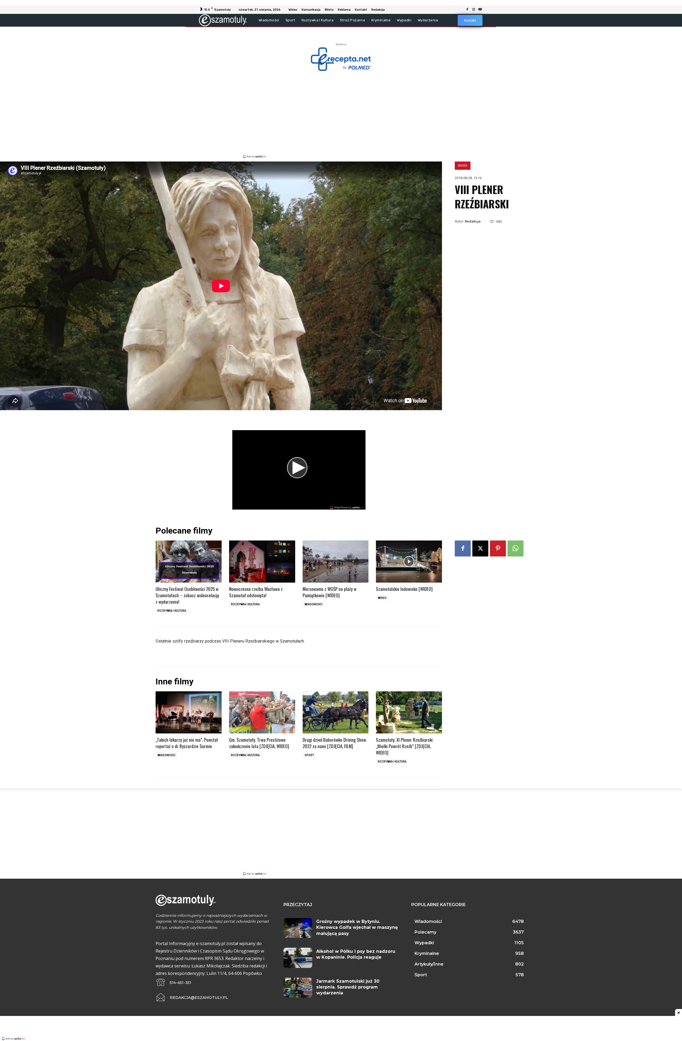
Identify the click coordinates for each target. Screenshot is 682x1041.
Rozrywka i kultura (171, 610)
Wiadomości (313, 604)
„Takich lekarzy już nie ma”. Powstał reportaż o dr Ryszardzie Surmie (187, 742)
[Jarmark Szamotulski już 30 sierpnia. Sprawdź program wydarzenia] (297, 988)
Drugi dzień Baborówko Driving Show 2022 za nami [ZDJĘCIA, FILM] (334, 742)
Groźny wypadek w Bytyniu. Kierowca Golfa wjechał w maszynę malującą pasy (357, 927)
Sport (309, 755)
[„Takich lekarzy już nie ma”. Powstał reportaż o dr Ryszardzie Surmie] (189, 712)
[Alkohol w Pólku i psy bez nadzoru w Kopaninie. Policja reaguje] (297, 958)
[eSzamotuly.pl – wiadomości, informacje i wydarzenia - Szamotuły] (223, 20)
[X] (480, 548)
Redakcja (473, 221)
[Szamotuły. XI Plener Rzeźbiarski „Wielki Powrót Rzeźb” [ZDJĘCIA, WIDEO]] (409, 712)
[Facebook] (467, 9)
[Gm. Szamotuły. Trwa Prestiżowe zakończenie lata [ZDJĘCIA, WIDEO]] (262, 712)
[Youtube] (480, 9)
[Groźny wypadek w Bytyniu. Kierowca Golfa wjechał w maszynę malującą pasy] (297, 928)
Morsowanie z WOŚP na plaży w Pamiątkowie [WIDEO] (329, 592)
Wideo (462, 165)
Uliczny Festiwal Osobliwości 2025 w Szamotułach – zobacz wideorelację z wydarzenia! (187, 595)
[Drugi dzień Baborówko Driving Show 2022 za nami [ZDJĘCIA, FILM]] (336, 712)
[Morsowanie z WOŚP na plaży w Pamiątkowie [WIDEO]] (336, 561)
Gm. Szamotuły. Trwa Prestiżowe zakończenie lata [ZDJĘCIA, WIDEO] (259, 742)
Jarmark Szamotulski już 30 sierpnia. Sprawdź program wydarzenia (347, 987)
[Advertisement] (341, 114)
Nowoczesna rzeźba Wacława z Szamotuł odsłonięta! (256, 592)
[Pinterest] (498, 548)
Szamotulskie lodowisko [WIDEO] (404, 589)
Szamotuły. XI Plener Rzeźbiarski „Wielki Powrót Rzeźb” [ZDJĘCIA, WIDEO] (404, 746)
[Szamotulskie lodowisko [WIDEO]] (409, 561)
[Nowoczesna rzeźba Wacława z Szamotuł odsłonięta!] (262, 561)
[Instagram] (473, 9)
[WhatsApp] (515, 548)
